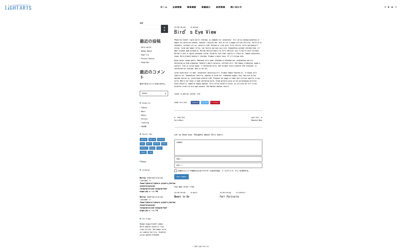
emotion (152, 139)
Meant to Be (181, 196)
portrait (144, 148)
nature (192, 94)
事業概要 (191, 7)
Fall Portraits (229, 196)
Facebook (195, 102)
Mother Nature (146, 51)
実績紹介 (206, 7)
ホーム (163, 7)
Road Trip (145, 55)
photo (164, 143)
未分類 (143, 126)
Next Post (255, 117)
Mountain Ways (257, 120)
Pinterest (215, 102)
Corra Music (178, 120)
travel (143, 152)
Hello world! (146, 47)
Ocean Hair (145, 62)
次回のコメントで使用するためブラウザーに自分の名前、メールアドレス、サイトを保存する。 (214, 171)
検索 (141, 23)
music (149, 143)
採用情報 (220, 7)
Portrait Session (147, 58)
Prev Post (181, 117)
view (198, 94)
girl (142, 143)
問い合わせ (236, 7)
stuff (159, 148)
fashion (161, 139)
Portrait (242, 192)
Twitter (205, 102)
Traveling (145, 123)
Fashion (144, 107)
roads (152, 148)
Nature (195, 27)
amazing (186, 94)
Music (195, 192)
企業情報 (177, 7)
